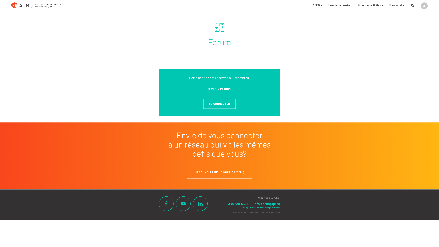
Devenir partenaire (339, 5)
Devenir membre (219, 89)
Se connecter (219, 103)
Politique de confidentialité (253, 208)
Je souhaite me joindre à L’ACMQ (219, 172)
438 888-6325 (238, 204)
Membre (424, 5)
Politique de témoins (272, 208)
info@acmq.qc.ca (266, 204)
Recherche (412, 4)
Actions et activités (369, 5)
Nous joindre (396, 5)
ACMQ (316, 5)
